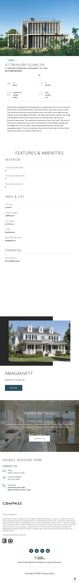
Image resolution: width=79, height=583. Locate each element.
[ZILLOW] (48, 551)
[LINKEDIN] (37, 551)
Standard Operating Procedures (14, 535)
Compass (55, 519)
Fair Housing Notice (10, 514)
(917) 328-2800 (14, 479)
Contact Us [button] (39, 438)
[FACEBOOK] (31, 551)
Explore (13, 388)
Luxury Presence (53, 562)
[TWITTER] (42, 551)
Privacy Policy (48, 573)
